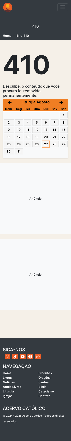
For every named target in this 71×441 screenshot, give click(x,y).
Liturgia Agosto (36, 102)
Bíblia (42, 387)
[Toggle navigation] (62, 7)
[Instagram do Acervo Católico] (7, 356)
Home (7, 36)
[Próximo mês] (61, 102)
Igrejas (7, 396)
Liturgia (8, 391)
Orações (44, 377)
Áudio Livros (12, 387)
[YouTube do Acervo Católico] (23, 356)
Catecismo (46, 391)
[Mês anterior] (10, 102)
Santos (43, 382)
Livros (7, 377)
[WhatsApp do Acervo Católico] (38, 356)
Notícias (9, 382)
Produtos (45, 373)
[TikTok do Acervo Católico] (15, 356)
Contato (44, 396)
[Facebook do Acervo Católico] (30, 356)
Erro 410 (22, 36)
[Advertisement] (35, 198)
